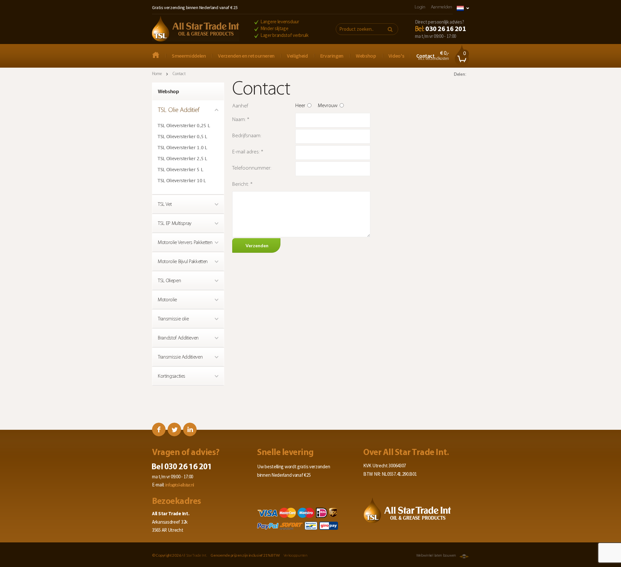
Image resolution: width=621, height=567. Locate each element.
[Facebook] (159, 429)
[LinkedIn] (190, 429)
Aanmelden (441, 7)
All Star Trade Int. (194, 556)
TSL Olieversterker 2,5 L (182, 159)
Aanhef (240, 106)
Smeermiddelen (189, 55)
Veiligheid (297, 55)
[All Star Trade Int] (159, 55)
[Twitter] (174, 429)
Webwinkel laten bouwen (436, 556)
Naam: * (240, 119)
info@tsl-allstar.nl (179, 485)
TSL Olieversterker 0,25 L (184, 126)
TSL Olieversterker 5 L (180, 170)
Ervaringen (332, 55)
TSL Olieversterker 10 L (182, 181)
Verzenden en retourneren (246, 55)
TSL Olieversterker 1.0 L (182, 148)
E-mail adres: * (247, 152)
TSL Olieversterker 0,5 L (182, 137)
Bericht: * (242, 184)
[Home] (195, 29)
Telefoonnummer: (251, 168)
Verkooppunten (296, 556)
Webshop (366, 55)
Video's (396, 55)
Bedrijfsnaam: (246, 136)
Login (420, 7)
